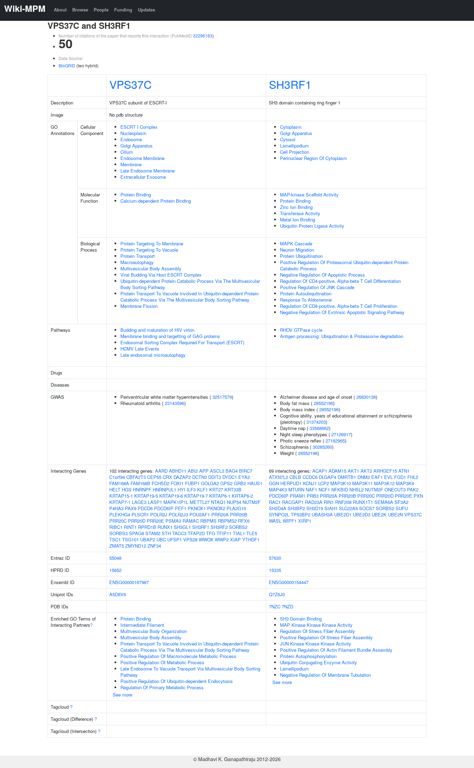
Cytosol (287, 139)
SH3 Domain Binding (301, 618)
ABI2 (193, 470)
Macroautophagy (137, 262)
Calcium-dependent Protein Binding (155, 200)
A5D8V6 (117, 594)
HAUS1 (254, 483)
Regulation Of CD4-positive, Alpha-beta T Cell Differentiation (340, 281)
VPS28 (190, 539)
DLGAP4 (327, 477)
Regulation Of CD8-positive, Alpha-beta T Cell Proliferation (338, 306)
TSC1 (115, 539)
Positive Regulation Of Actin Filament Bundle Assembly (336, 650)
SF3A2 (401, 502)
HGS (127, 489)
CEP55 (154, 477)
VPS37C (130, 84)
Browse (80, 9)
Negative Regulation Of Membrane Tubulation (325, 675)
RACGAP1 (293, 502)
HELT (114, 489)
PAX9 (130, 508)
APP (204, 470)
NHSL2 (356, 489)
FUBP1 (192, 483)
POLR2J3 (178, 514)
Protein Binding (135, 194)
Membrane (131, 164)
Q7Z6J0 (277, 594)
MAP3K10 (340, 483)
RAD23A (313, 502)
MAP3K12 (384, 483)
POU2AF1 (199, 514)
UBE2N (395, 514)
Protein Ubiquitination (301, 256)
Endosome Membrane (142, 158)
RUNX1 (165, 527)
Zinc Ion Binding (296, 207)
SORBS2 (238, 527)
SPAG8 (136, 533)
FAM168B (140, 483)
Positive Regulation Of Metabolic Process (162, 662)
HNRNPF (142, 489)
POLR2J (158, 514)
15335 (275, 570)
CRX (167, 477)
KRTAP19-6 (171, 495)
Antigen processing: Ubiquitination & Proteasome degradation (341, 336)
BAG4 (232, 470)
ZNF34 (154, 545)
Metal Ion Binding (297, 219)
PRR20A (220, 514)
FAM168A (119, 483)
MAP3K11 (362, 483)
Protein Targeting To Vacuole (149, 249)
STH (166, 533)
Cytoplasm (291, 127)
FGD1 (400, 477)
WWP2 (222, 539)
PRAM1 (297, 495)
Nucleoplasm (133, 133)
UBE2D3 (361, 514)
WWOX (206, 539)
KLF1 (202, 489)
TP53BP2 (300, 514)
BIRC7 (245, 470)
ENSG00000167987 (129, 582)
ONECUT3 (395, 489)
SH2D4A (277, 508)
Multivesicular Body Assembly (150, 268)
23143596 (174, 403)
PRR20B (238, 514)
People (101, 9)
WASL (275, 520)
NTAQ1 (218, 502)
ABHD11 (177, 470)
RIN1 (329, 502)
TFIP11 (224, 533)
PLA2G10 (236, 508)
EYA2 (244, 477)
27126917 (341, 434)
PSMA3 (173, 520)
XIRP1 (304, 520)
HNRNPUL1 (164, 489)
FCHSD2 (160, 483)
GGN (274, 483)
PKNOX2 (216, 508)
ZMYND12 (135, 545)
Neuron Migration (297, 249)
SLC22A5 (348, 508)
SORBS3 (118, 533)
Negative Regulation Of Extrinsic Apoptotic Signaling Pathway (342, 312)
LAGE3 (139, 502)
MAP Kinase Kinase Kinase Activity (316, 625)
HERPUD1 (291, 483)
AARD (161, 470)
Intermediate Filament (142, 625)
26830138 (366, 397)
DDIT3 (214, 477)
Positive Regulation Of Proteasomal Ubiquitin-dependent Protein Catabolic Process (344, 265)
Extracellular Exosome (143, 177)
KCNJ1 (310, 483)
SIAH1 (331, 508)
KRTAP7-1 (119, 502)
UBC (161, 539)
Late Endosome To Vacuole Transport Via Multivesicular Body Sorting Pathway (190, 671)
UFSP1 (174, 539)
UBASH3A (322, 514)
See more (122, 694)
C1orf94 (117, 477)
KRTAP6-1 (219, 495)
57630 (275, 558)
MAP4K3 (278, 489)
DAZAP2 (182, 477)
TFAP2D (196, 533)
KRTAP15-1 (121, 495)
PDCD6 (145, 508)
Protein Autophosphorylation (308, 656)
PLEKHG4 (119, 514)
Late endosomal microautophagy (153, 355)
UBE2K (379, 514)
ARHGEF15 (385, 470)
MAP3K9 (405, 483)
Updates (146, 9)
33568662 (319, 428)
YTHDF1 (251, 539)
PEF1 (180, 508)
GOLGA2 (210, 483)
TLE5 (251, 533)
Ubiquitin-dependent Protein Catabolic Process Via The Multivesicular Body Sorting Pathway (190, 284)
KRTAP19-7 (196, 495)
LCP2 (323, 483)
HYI (181, 489)
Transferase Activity (300, 213)
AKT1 (353, 470)
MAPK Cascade (296, 243)
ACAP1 (319, 470)
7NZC (274, 606)
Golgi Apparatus (136, 145)
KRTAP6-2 (242, 495)
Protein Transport (137, 256)
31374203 (316, 422)
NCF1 (324, 489)
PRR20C (118, 520)
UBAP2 (147, 539)
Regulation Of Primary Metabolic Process (162, 687)
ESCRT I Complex (139, 127)
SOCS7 (366, 508)
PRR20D (136, 520)
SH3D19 (314, 508)
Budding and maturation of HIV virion (157, 330)
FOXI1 (177, 483)
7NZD (287, 606)
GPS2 (226, 483)
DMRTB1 (347, 477)
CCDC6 (310, 477)
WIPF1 (290, 520)
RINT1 (130, 527)
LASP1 (155, 502)
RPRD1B (147, 527)
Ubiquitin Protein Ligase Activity (312, 225)
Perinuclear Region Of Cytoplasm (313, 158)
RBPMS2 (227, 520)
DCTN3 (199, 477)
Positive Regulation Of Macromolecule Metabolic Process (178, 656)
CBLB (295, 477)
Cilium (126, 152)
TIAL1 (239, 533)
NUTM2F (252, 502)
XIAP (235, 539)
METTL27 (200, 502)
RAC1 (275, 502)
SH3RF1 (290, 84)
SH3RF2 (219, 527)
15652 (115, 570)
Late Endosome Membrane (147, 170)
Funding (123, 9)
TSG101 (130, 539)
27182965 (335, 440)
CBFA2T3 (136, 477)
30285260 (322, 447)
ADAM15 (337, 470)
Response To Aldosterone (306, 299)
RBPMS (208, 520)
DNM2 (363, 477)
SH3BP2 (296, 508)
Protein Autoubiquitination (305, 293)
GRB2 (240, 483)
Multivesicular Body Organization (153, 631)
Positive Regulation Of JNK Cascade (317, 287)
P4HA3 (116, 508)
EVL (388, 477)
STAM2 (152, 533)
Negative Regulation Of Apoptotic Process (322, 274)
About (60, 9)
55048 (115, 558)
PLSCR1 (140, 514)
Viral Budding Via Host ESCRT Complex (161, 274)
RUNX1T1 (363, 502)
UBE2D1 (343, 514)
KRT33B (233, 489)
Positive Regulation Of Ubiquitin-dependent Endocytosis (176, 681)
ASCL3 (217, 470)
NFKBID (339, 489)
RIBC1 (115, 527)
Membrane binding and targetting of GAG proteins (170, 336)
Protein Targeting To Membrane (151, 243)
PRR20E (155, 520)
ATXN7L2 (278, 477)
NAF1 (311, 489)
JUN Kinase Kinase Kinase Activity (315, 643)
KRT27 (216, 489)
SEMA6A (383, 502)
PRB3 (313, 495)
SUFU (402, 508)
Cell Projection (294, 152)
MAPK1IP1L (175, 502)
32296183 (202, 36)
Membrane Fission (139, 306)
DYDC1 (229, 477)
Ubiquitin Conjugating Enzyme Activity (318, 662)
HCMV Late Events (139, 348)
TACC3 (179, 533)
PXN (418, 495)
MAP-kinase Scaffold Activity (309, 194)
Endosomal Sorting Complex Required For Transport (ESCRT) (182, 342)
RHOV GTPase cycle (301, 330)
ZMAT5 (116, 545)
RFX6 (243, 520)
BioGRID (67, 65)
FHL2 (412, 477)
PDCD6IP (163, 508)
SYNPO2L (279, 514)
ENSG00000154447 (288, 582)
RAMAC (191, 520)
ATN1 (403, 470)
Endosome (131, 139)
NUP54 (234, 502)
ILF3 (191, 489)
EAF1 (377, 477)
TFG (210, 533)
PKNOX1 (197, 508)
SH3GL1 (182, 527)
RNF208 (343, 502)
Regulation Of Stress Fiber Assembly (317, 631)
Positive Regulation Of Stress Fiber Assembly (326, 637)
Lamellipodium (294, 145)
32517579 (222, 397)
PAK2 (412, 489)
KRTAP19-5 (146, 495)
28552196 (323, 403)
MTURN (296, 489)
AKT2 (366, 470)
